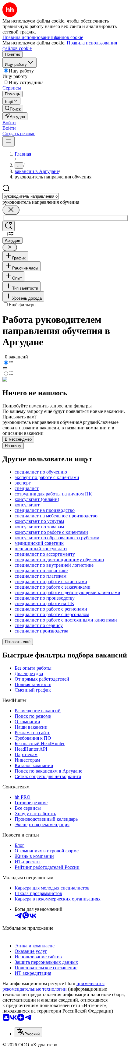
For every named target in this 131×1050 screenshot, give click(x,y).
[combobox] (30, 196)
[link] (12, 108)
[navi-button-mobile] (8, 141)
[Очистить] (10, 210)
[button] (9, 122)
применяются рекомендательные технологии (53, 986)
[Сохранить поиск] (8, 226)
